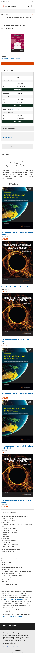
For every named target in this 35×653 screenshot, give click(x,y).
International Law (7, 137)
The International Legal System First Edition (15, 340)
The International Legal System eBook (16, 287)
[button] (5, 1)
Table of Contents (15, 58)
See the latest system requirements (12, 616)
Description (4, 58)
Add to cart (17, 90)
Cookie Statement (8, 646)
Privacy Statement (18, 646)
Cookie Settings (17, 650)
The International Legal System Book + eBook (16, 501)
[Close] (32, 633)
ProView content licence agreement (14, 599)
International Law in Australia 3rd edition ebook (17, 233)
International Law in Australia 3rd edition (17, 394)
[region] (17, 641)
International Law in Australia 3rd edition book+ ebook (17, 447)
